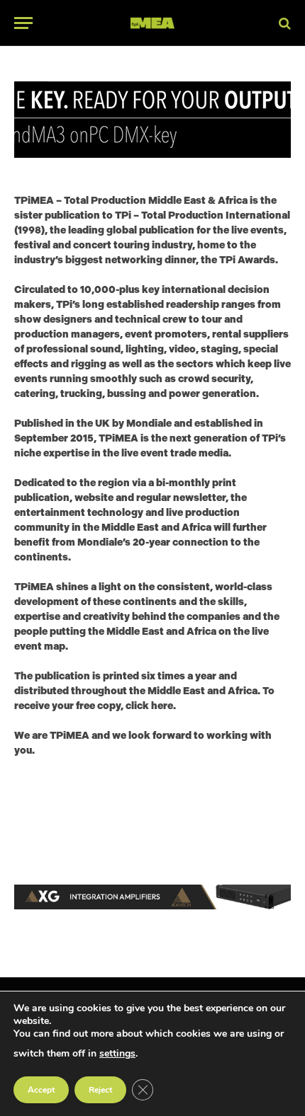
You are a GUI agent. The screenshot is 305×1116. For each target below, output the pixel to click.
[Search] (283, 23)
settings (117, 1053)
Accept (41, 1089)
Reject (100, 1089)
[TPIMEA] (152, 23)
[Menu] (23, 23)
